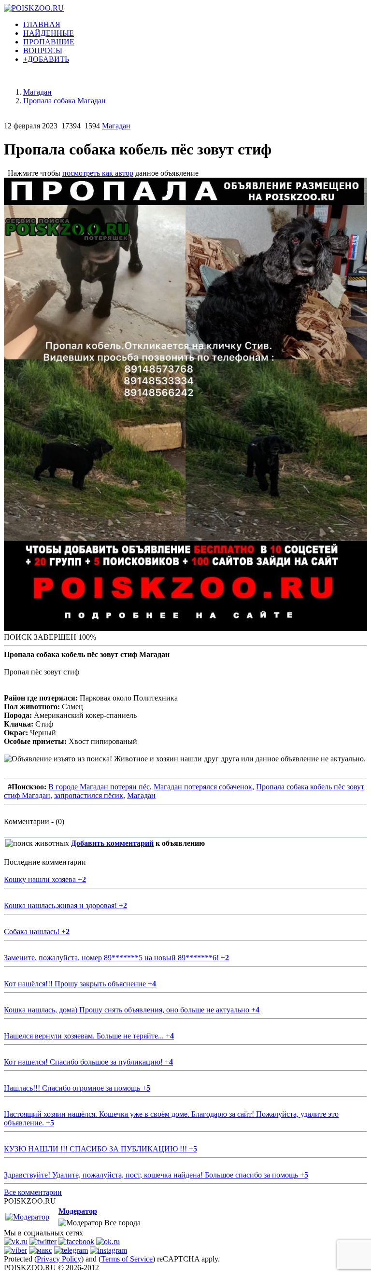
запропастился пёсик (88, 795)
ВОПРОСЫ (42, 50)
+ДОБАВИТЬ (46, 59)
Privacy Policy (59, 1259)
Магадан (116, 126)
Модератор (77, 1211)
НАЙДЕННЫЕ (48, 33)
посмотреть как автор (97, 173)
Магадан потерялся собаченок (203, 787)
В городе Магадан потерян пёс (99, 787)
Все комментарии (33, 1192)
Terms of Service (127, 1259)
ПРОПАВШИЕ (48, 42)
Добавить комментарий (112, 843)
